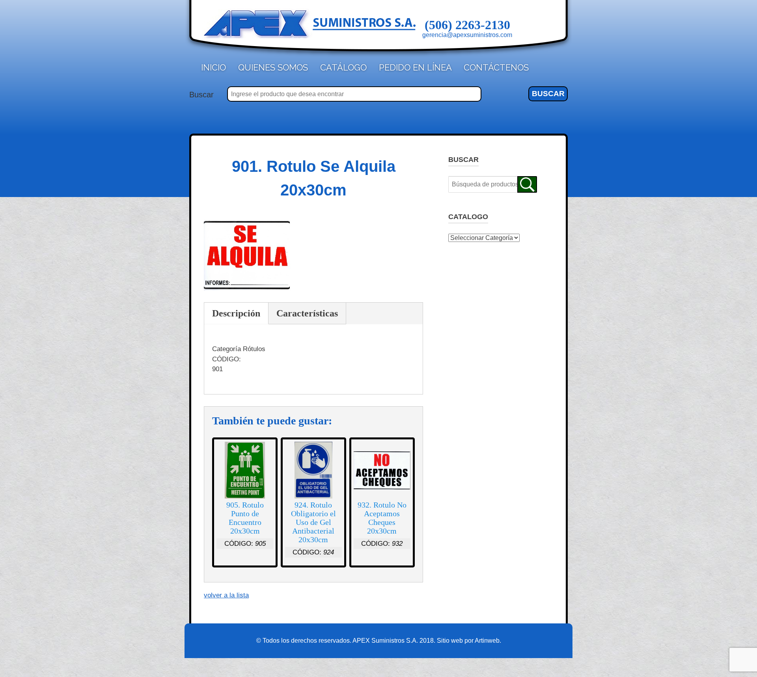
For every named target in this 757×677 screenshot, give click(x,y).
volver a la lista (226, 595)
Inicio (213, 67)
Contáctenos (496, 67)
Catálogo (343, 67)
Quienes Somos (273, 67)
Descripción (236, 313)
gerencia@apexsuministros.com (467, 35)
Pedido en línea (415, 67)
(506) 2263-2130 (467, 25)
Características (307, 313)
